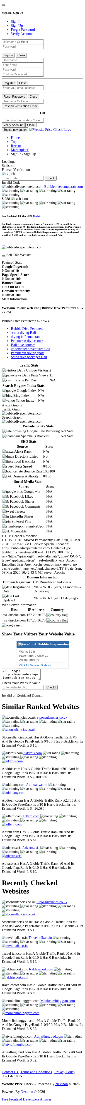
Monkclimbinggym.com (57, 1001)
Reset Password (14, 96)
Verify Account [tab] (22, 34)
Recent (16, 146)
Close (21, 55)
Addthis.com (32, 753)
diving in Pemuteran (25, 337)
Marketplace (20, 150)
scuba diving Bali (23, 333)
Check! (51, 687)
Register (9, 83)
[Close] (3, 5)
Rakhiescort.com (41, 969)
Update (37, 216)
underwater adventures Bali (30, 349)
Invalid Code (11, 182)
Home (15, 138)
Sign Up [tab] (17, 26)
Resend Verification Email (20, 106)
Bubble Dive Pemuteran (28, 328)
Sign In (8, 55)
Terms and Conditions (36, 1072)
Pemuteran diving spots (27, 353)
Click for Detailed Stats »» (35, 665)
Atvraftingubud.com (48, 1036)
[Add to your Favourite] (3, 256)
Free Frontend (12, 1099)
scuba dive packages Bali (29, 357)
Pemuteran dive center (27, 341)
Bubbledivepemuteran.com (63, 186)
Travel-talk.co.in (40, 938)
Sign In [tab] (16, 21)
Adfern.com (30, 816)
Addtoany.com (36, 784)
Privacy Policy (64, 1072)
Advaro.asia (30, 848)
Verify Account (13, 125)
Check (50, 178)
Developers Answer (37, 1099)
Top (14, 142)
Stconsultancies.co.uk (51, 717)
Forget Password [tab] (23, 30)
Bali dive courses (23, 345)
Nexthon (61, 1084)
